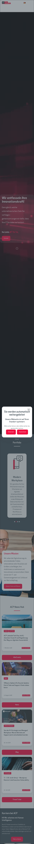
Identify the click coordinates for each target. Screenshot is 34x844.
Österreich (11, 432)
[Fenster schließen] (28, 410)
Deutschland (22, 432)
